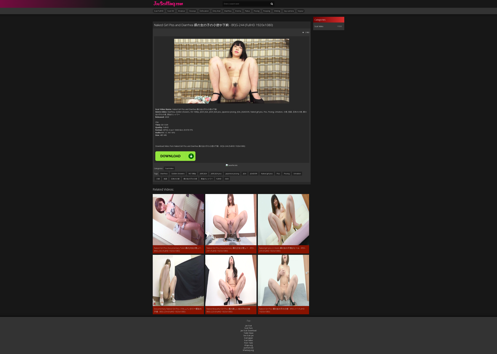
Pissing (256, 11)
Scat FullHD (158, 11)
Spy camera (289, 11)
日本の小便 (175, 179)
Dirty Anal (216, 11)
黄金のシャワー (207, 179)
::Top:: (248, 320)
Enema (238, 11)
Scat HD (170, 11)
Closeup (192, 11)
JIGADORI (253, 173)
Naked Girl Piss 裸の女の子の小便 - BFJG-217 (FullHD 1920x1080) (282, 310)
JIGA (244, 173)
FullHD (218, 179)
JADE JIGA (203, 173)
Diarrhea (227, 11)
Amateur (181, 11)
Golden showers (178, 173)
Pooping (266, 11)
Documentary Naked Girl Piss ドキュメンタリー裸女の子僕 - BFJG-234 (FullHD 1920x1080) (178, 310)
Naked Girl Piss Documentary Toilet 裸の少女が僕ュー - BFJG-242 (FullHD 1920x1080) (178, 249)
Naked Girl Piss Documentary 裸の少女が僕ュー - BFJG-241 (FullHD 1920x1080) (230, 249)
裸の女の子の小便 (190, 179)
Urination (297, 173)
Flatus (247, 11)
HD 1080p (192, 173)
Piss (278, 173)
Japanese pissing (232, 173)
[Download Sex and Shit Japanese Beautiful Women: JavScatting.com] (168, 4)
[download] (175, 156)
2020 (227, 179)
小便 (158, 179)
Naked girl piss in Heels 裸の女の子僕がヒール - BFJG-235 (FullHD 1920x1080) (282, 249)
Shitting (277, 11)
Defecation (204, 11)
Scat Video (169, 168)
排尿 (165, 179)
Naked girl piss (267, 173)
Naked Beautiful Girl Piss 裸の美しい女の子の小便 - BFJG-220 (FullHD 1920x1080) (229, 310)
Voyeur (300, 11)
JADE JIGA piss (216, 173)
